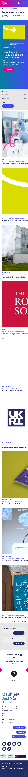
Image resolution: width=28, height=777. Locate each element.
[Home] (5, 3)
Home (5, 8)
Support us (21, 732)
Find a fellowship (19, 727)
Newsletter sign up (18, 736)
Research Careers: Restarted (11, 504)
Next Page (23, 621)
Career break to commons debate (13, 390)
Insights (11, 8)
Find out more (19, 633)
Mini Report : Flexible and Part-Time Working (13, 55)
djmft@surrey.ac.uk (10, 719)
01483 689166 (9, 722)
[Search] (19, 3)
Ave (25, 774)
